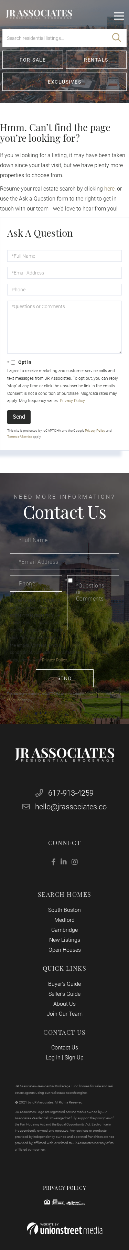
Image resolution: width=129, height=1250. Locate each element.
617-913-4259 (70, 793)
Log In (53, 1057)
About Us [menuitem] (64, 1004)
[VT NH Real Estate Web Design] (65, 1228)
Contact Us (64, 1047)
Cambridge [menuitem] (64, 930)
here (109, 188)
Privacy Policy (72, 400)
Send (19, 416)
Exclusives (65, 82)
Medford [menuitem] (64, 920)
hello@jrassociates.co (71, 806)
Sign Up (74, 1057)
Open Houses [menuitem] (65, 950)
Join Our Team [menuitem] (65, 1014)
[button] (117, 38)
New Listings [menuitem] (64, 940)
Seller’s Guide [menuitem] (64, 994)
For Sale (33, 60)
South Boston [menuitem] (64, 910)
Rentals (96, 60)
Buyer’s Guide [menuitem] (64, 984)
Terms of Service (19, 437)
